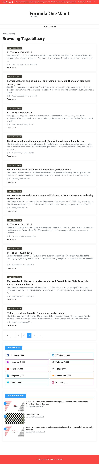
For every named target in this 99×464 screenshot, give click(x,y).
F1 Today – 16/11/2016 (19, 224)
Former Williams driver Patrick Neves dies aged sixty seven (39, 169)
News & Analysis (14, 48)
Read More (11, 67)
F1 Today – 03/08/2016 (19, 252)
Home (5, 33)
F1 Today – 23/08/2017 (19, 112)
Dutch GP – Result (32, 414)
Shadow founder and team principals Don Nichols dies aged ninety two (45, 141)
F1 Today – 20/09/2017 (19, 52)
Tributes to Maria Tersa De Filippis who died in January (37, 313)
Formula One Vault (50, 13)
